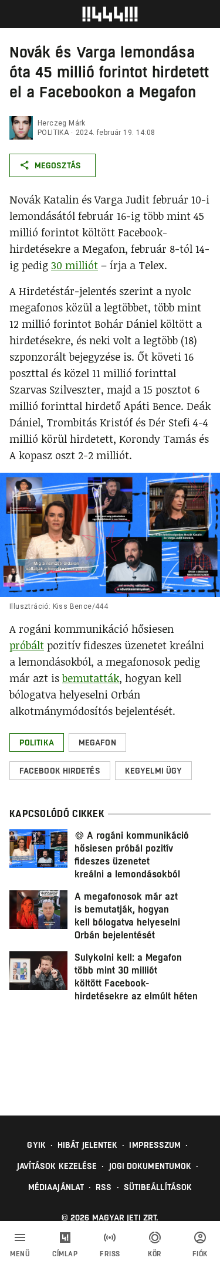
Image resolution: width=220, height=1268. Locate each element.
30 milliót (74, 265)
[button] (36, 742)
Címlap (64, 1254)
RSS (103, 1187)
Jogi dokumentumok (150, 1166)
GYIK (36, 1145)
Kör (155, 1254)
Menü (20, 1254)
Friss (110, 1254)
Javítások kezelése (57, 1166)
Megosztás (58, 165)
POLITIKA (53, 132)
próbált (26, 645)
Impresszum (155, 1145)
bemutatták (90, 678)
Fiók (200, 1254)
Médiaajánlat (56, 1187)
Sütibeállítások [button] (158, 1187)
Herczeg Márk (62, 123)
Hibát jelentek (87, 1145)
